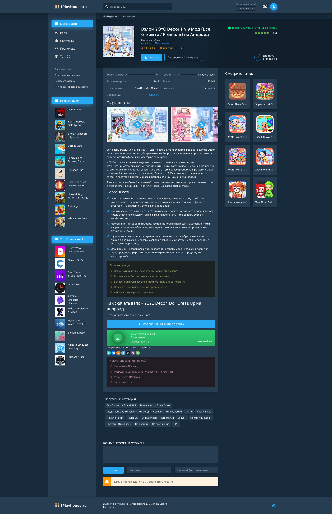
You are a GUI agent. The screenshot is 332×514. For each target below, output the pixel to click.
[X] (128, 353)
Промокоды (68, 48)
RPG (176, 424)
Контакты (108, 507)
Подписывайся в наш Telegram (164, 324)
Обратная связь (63, 69)
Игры (63, 33)
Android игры (128, 16)
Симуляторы (162, 43)
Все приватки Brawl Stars (155, 405)
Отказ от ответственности (68, 75)
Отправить (113, 470)
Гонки (189, 411)
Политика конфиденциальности (71, 86)
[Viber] (133, 353)
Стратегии (167, 417)
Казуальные (204, 411)
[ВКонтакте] (114, 353)
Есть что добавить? (246, 6)
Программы (68, 41)
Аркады (157, 411)
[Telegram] (123, 353)
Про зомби (141, 424)
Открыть (154, 94)
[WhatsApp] (138, 353)
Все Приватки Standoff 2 (121, 405)
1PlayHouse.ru (74, 6)
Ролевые (132, 417)
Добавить (270, 57)
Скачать (153, 57)
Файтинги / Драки (200, 417)
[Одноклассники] (118, 353)
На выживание (160, 424)
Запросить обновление (183, 57)
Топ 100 (65, 56)
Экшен (182, 417)
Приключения (115, 417)
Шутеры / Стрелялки (119, 424)
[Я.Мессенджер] (109, 353)
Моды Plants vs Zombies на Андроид (128, 411)
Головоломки (174, 411)
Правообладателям (65, 80)
